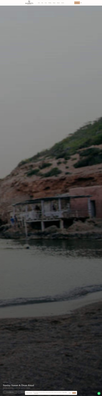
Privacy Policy (64, 392)
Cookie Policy (36, 393)
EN (81, 2)
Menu (42, 2)
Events (46, 2)
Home (39, 2)
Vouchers (62, 2)
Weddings (49, 2)
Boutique (58, 2)
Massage (54, 2)
